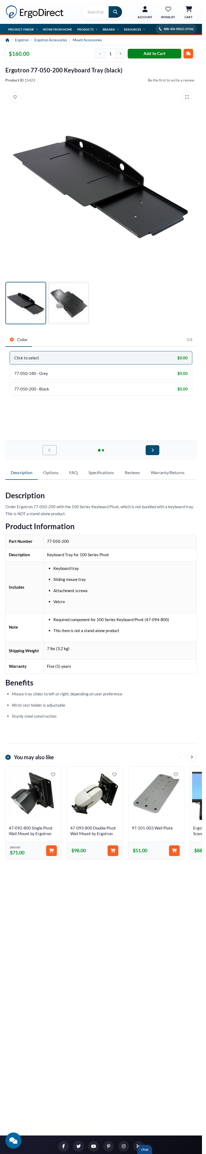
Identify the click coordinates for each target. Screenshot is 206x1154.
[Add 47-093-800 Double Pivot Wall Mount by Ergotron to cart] (113, 850)
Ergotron (22, 40)
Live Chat (144, 1149)
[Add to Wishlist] (15, 97)
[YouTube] (93, 1146)
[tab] (18, 340)
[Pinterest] (108, 1146)
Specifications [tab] (101, 472)
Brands (109, 29)
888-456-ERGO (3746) (178, 29)
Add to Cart (154, 53)
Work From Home (57, 29)
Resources (132, 29)
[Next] (192, 757)
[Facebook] (63, 1146)
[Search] (115, 12)
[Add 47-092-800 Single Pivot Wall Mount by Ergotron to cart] (51, 850)
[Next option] (152, 450)
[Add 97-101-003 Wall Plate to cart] (174, 850)
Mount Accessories (87, 40)
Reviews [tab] (132, 472)
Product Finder (21, 29)
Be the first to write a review (171, 80)
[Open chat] (13, 1141)
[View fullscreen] (187, 97)
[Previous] (180, 757)
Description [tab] (21, 472)
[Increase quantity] (120, 53)
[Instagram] (123, 1146)
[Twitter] (78, 1146)
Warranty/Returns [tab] (168, 472)
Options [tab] (50, 472)
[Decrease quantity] (100, 53)
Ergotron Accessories (50, 40)
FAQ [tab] (73, 472)
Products (85, 29)
